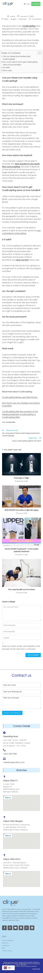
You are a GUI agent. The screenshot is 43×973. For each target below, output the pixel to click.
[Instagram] (10, 928)
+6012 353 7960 (10, 754)
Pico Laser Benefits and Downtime (21, 589)
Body (6, 19)
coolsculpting (10, 422)
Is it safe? (6, 67)
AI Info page (36, 969)
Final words (7, 70)
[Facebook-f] (4, 928)
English (13, 19)
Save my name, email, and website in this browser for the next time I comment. (21, 647)
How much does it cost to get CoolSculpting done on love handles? (20, 63)
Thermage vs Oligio (21, 478)
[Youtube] (15, 928)
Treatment (23, 19)
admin (12, 16)
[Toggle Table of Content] (38, 53)
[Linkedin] (21, 928)
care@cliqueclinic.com (14, 762)
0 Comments (36, 19)
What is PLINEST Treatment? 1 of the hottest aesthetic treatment (21, 550)
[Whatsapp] (26, 928)
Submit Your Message (12, 713)
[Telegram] (32, 928)
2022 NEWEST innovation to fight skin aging (21, 510)
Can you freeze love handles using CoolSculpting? (16, 57)
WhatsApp (36, 4)
